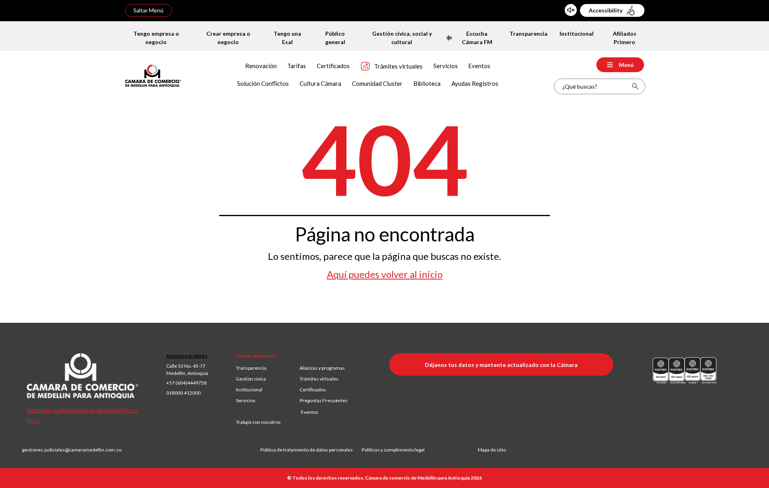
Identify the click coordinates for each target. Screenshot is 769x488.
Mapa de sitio (492, 450)
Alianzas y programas (322, 368)
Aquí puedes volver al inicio (385, 274)
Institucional (249, 390)
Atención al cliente (186, 356)
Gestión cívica (251, 379)
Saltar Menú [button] (148, 10)
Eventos (309, 412)
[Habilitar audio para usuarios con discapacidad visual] (571, 10)
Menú (626, 64)
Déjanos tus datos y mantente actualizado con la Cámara (501, 364)
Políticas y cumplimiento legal (393, 450)
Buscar (635, 86)
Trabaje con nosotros (258, 422)
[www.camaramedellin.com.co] (153, 75)
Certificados (313, 390)
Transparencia (251, 368)
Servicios (246, 400)
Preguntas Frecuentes (324, 400)
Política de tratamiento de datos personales (311, 450)
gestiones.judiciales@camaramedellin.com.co (71, 450)
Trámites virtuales (319, 379)
